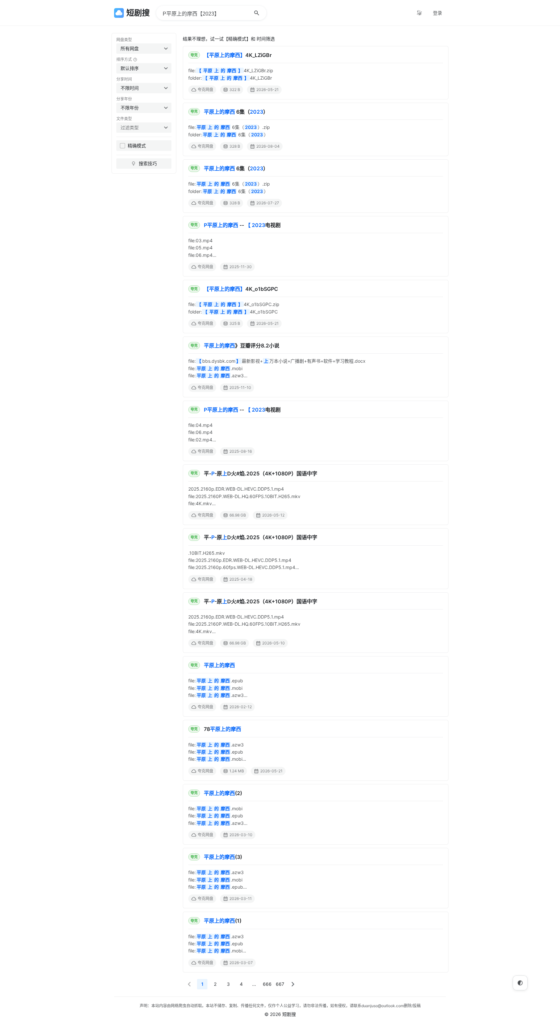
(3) (223, 857)
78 (222, 729)
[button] (189, 984)
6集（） (236, 111)
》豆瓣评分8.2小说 (241, 345)
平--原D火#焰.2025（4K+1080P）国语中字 (260, 473)
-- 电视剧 (242, 225)
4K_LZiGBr (238, 55)
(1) (222, 920)
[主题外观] (419, 13)
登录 (437, 13)
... (254, 984)
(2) (223, 793)
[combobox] (143, 48)
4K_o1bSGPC (241, 289)
